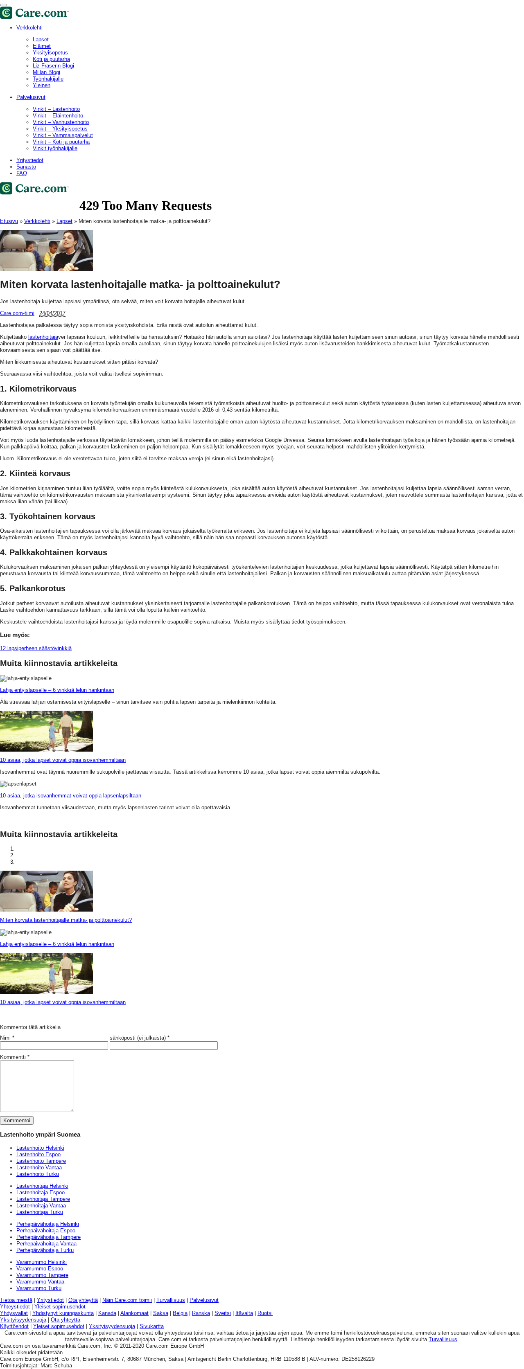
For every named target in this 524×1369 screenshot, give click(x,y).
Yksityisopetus (50, 53)
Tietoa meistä (16, 1300)
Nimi (5, 1038)
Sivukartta (152, 1326)
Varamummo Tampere (42, 1275)
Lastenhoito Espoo (38, 1154)
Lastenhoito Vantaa (39, 1167)
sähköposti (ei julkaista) (138, 1038)
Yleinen (41, 85)
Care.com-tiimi (17, 313)
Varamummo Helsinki (41, 1262)
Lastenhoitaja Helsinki (42, 1186)
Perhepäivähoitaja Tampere (48, 1237)
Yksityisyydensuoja (23, 1320)
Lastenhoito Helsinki (40, 1148)
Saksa (160, 1313)
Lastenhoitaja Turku (39, 1212)
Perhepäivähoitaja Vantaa (46, 1244)
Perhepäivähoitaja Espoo (45, 1230)
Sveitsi (223, 1313)
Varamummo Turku (38, 1288)
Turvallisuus (170, 1300)
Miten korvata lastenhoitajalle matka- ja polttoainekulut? (66, 920)
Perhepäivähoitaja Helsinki (47, 1224)
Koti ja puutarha (51, 59)
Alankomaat (134, 1313)
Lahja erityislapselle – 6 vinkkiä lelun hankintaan (57, 690)
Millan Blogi (46, 72)
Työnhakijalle (48, 79)
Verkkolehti (29, 28)
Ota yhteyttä (83, 1300)
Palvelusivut (30, 97)
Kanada (107, 1313)
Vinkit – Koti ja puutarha (61, 142)
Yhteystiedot (15, 1307)
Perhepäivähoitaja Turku (45, 1250)
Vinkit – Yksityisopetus (60, 129)
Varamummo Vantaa (40, 1282)
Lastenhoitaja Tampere (43, 1199)
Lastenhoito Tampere (41, 1161)
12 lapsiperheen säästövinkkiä (36, 648)
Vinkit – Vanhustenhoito (61, 122)
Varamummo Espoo (39, 1268)
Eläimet (42, 46)
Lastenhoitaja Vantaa (41, 1205)
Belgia (180, 1313)
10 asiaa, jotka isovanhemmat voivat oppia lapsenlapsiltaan (70, 796)
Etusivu (9, 221)
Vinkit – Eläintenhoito (58, 116)
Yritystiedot (29, 160)
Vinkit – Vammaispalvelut (63, 135)
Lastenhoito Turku (37, 1174)
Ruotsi (265, 1313)
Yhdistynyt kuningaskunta (63, 1313)
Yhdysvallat (14, 1313)
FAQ (21, 173)
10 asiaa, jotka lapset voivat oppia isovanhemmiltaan (63, 760)
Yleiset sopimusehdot (60, 1307)
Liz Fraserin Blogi (53, 66)
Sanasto (26, 167)
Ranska (201, 1313)
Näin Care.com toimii (127, 1300)
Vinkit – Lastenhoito (56, 109)
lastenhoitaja (43, 337)
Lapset (41, 39)
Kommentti (14, 1057)
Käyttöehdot (14, 1326)
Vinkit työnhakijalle (55, 148)
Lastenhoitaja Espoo (40, 1192)
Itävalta (244, 1313)
